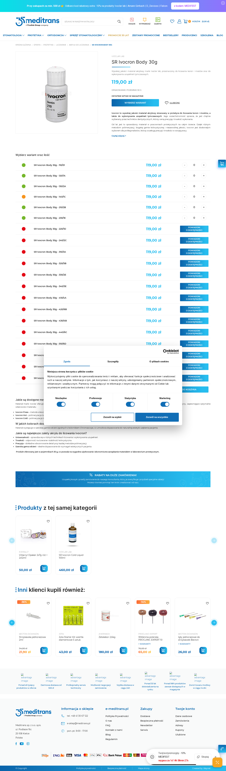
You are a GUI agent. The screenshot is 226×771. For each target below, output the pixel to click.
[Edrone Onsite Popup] (113, 385)
